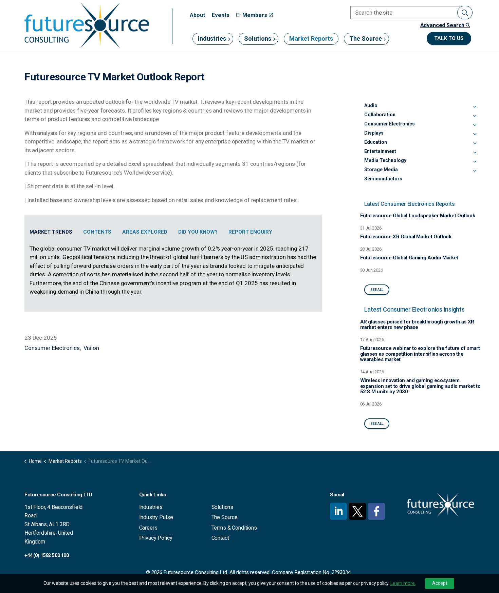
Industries (212, 38)
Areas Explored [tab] (144, 232)
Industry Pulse (156, 517)
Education (375, 142)
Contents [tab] (97, 232)
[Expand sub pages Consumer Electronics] (474, 125)
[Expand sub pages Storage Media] (474, 171)
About (197, 15)
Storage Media (381, 169)
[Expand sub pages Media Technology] (474, 162)
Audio (370, 105)
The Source (365, 38)
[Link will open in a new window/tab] (338, 511)
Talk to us (449, 38)
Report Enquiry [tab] (250, 232)
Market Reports (311, 38)
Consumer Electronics (52, 347)
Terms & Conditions (234, 528)
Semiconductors (383, 178)
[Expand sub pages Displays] (474, 134)
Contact (220, 538)
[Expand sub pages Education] (474, 143)
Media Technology (385, 160)
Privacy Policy (155, 538)
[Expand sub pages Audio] (474, 107)
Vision (91, 347)
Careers (148, 528)
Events (220, 15)
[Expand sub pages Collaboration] (474, 116)
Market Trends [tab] (51, 232)
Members (254, 15)
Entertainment (380, 151)
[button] (465, 12)
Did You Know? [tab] (198, 232)
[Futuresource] (86, 25)
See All (376, 290)
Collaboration (379, 114)
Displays (374, 133)
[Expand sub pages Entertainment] (474, 153)
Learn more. (402, 583)
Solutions (257, 38)
